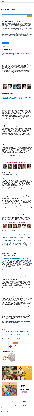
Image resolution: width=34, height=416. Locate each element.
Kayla (8, 237)
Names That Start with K (7, 232)
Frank (11, 332)
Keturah (14, 240)
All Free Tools (25, 404)
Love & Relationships (15, 403)
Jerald (6, 338)
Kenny (9, 236)
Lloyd (9, 334)
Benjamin (3, 331)
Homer (15, 335)
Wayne (28, 332)
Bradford (27, 337)
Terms (20, 414)
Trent (15, 338)
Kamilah (6, 236)
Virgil (9, 335)
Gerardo (26, 335)
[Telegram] (7, 411)
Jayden (25, 331)
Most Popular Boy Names (7, 327)
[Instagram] (3, 411)
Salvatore (29, 335)
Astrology (13, 406)
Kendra (3, 240)
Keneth (26, 237)
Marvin (6, 334)
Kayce (6, 240)
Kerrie (11, 234)
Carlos (31, 332)
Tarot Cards (13, 407)
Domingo (3, 338)
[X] (5, 411)
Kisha (29, 236)
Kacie (22, 234)
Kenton (27, 234)
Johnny (3, 334)
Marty (10, 337)
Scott (14, 332)
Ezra (6, 331)
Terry (22, 332)
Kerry (21, 335)
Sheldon (24, 337)
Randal (30, 337)
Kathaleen (11, 237)
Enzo (27, 331)
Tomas (21, 337)
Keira (3, 237)
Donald (3, 332)
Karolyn (14, 234)
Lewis (17, 334)
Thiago (22, 331)
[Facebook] (1, 411)
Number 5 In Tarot (12, 255)
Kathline (29, 237)
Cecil (28, 334)
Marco (23, 335)
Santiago (11, 331)
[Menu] (32, 1)
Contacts (24, 405)
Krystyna (19, 240)
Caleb (20, 331)
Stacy (18, 338)
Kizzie (25, 234)
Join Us (24, 403)
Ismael (13, 337)
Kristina (3, 236)
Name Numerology (11, 5)
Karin (5, 234)
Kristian (20, 234)
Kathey (27, 236)
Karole (12, 236)
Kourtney (17, 237)
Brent (25, 334)
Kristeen (8, 234)
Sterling (26, 338)
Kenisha (17, 234)
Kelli (22, 236)
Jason (9, 332)
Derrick (14, 334)
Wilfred (18, 337)
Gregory (16, 332)
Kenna (21, 237)
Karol (23, 237)
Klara (11, 240)
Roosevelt (3, 337)
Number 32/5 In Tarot (12, 95)
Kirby (16, 240)
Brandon (24, 332)
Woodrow (7, 337)
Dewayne (9, 338)
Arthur (19, 332)
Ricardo (23, 334)
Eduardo (12, 335)
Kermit (20, 236)
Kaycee (8, 240)
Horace (18, 335)
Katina (15, 237)
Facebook (11, 43)
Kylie (30, 234)
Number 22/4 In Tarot (13, 174)
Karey (3, 234)
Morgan (13, 338)
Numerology (5, 5)
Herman (20, 334)
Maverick (14, 331)
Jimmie (7, 335)
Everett (30, 331)
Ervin (15, 337)
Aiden (17, 331)
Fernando (3, 335)
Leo (8, 331)
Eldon (20, 338)
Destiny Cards (14, 404)
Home (1, 5)
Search (30, 15)
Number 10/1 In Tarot (12, 51)
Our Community (6, 43)
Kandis (15, 236)
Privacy (22, 414)
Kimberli (5, 237)
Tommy (11, 334)
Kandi (17, 236)
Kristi (24, 236)
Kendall (23, 338)
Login (17, 1)
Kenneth (6, 332)
